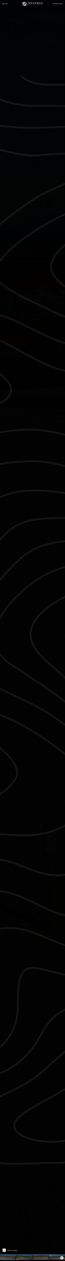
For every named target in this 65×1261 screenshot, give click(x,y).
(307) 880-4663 (57, 3)
